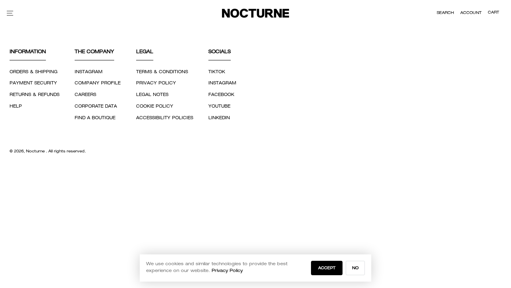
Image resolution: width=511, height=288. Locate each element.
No (355, 268)
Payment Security (33, 83)
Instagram (89, 72)
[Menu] (10, 13)
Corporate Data (96, 106)
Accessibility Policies (164, 118)
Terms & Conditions (162, 72)
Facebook (221, 95)
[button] (445, 13)
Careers (85, 95)
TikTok (216, 72)
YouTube (219, 106)
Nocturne (36, 151)
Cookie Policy (154, 106)
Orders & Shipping (33, 72)
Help (16, 106)
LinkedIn (219, 118)
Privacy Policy (156, 83)
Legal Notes (152, 95)
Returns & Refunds (34, 95)
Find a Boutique (95, 118)
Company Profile (98, 83)
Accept (326, 268)
